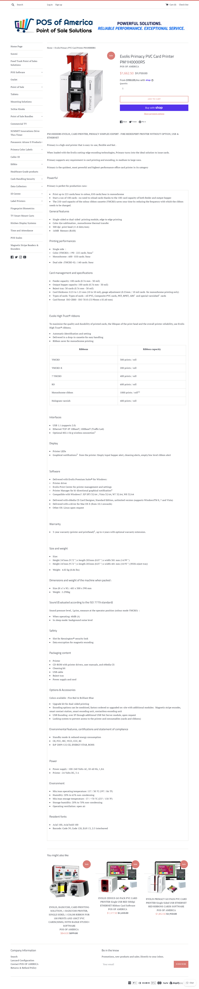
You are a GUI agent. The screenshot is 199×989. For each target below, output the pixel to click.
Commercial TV (19, 123)
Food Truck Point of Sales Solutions (24, 62)
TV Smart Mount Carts (22, 215)
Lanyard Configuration (22, 960)
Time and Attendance (22, 230)
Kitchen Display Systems (23, 223)
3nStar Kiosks (18, 109)
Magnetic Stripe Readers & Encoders (24, 247)
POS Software (27, 72)
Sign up (58, 4)
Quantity (124, 83)
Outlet (14, 79)
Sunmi (14, 53)
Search (14, 956)
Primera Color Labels (27, 149)
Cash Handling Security (27, 178)
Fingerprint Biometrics (22, 208)
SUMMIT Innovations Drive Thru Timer (25, 132)
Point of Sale (27, 87)
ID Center (27, 193)
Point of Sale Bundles (27, 116)
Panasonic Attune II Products (27, 142)
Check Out (183, 4)
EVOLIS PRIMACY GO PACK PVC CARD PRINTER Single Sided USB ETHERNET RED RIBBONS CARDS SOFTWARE (166, 902)
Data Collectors (27, 186)
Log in (50, 4)
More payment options (154, 113)
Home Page (16, 46)
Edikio (27, 164)
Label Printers (27, 201)
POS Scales (16, 237)
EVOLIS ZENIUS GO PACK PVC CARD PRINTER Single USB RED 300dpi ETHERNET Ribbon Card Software (117, 902)
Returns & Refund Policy (23, 967)
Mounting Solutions (21, 101)
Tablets (14, 94)
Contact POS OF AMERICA (24, 964)
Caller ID (15, 157)
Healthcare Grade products (24, 171)
